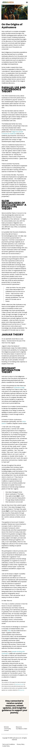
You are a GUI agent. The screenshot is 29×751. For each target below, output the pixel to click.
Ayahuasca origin (19, 387)
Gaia (9, 631)
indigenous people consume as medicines (12, 133)
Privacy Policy (20, 744)
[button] (27, 2)
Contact (6, 730)
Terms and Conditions (8, 744)
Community (7, 729)
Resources (19, 727)
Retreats (6, 727)
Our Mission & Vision (21, 729)
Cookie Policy (6, 746)
